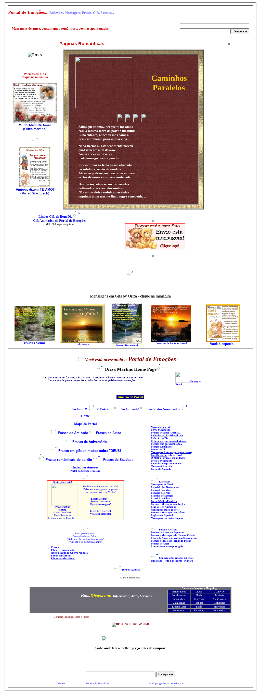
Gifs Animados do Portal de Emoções (59, 220)
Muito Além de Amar (35, 125)
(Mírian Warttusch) (34, 193)
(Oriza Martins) (34, 129)
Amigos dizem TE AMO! (35, 189)
